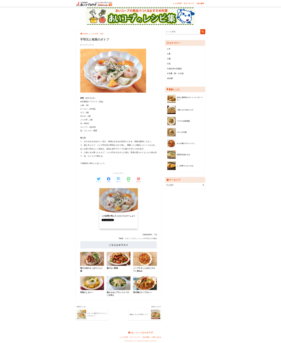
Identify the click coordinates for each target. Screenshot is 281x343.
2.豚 (168, 54)
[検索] (202, 31)
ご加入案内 (200, 3)
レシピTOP (177, 3)
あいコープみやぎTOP (142, 332)
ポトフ (129, 238)
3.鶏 (155, 234)
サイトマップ (189, 3)
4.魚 (168, 64)
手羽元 (147, 238)
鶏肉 (155, 238)
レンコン (138, 238)
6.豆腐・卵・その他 (175, 73)
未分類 (170, 78)
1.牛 (168, 49)
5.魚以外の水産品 (174, 69)
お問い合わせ (156, 337)
